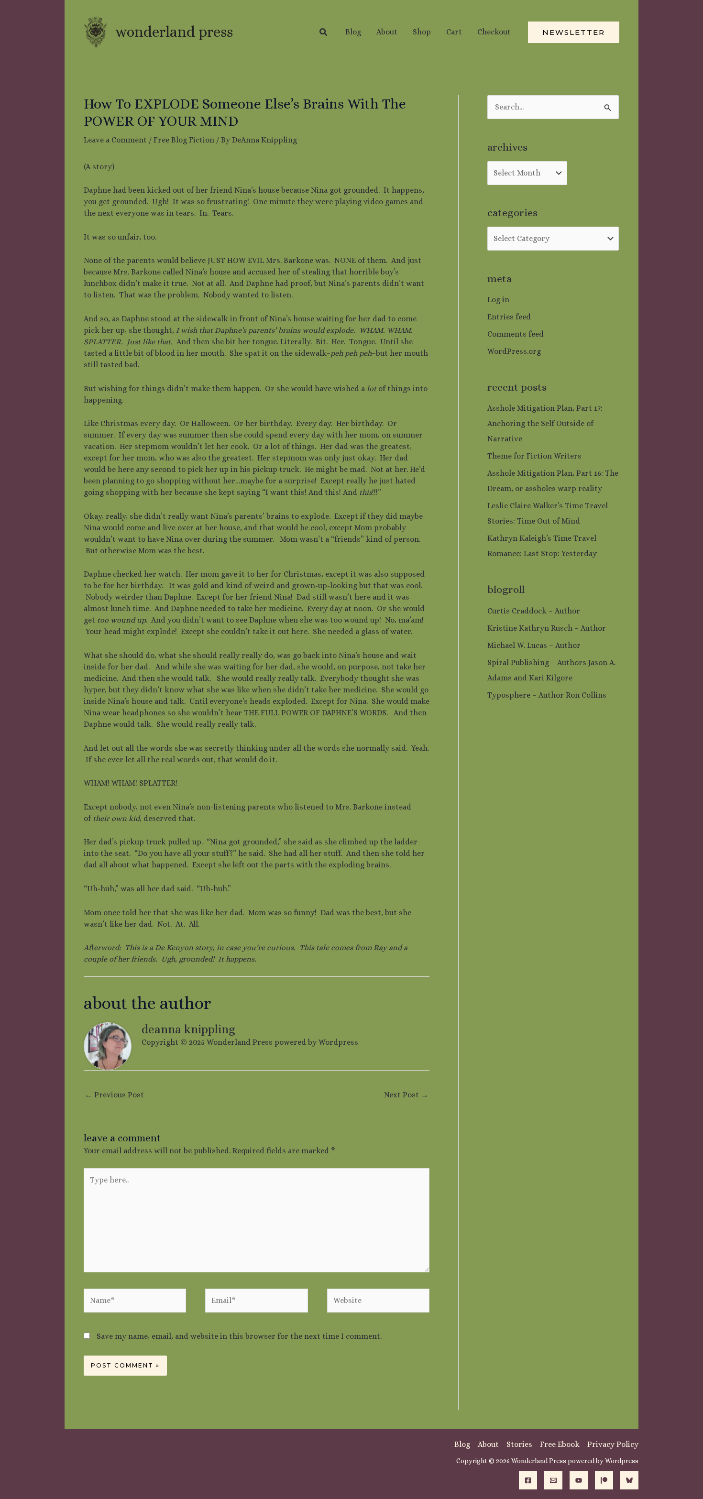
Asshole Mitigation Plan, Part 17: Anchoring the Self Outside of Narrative (545, 423)
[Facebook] (528, 1480)
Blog (462, 1444)
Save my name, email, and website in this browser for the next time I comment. (239, 1336)
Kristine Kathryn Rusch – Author (546, 628)
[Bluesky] (629, 1480)
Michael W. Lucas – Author (534, 645)
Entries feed (509, 316)
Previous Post (114, 1094)
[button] (323, 32)
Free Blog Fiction (184, 139)
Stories (519, 1444)
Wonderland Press (174, 31)
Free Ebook (560, 1444)
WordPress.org (514, 351)
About (488, 1444)
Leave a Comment (115, 139)
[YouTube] (579, 1480)
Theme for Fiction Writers (534, 455)
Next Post (406, 1094)
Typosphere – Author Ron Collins (546, 695)
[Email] (553, 1480)
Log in (498, 299)
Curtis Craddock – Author (533, 610)
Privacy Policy (612, 1444)
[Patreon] (604, 1480)
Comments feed (515, 334)
